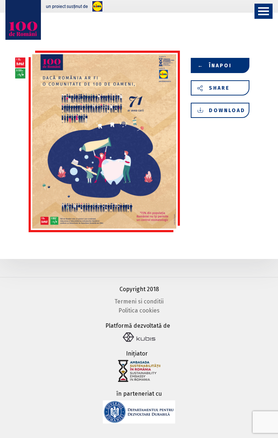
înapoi (215, 66)
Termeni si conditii (139, 301)
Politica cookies (139, 310)
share (219, 88)
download (227, 110)
